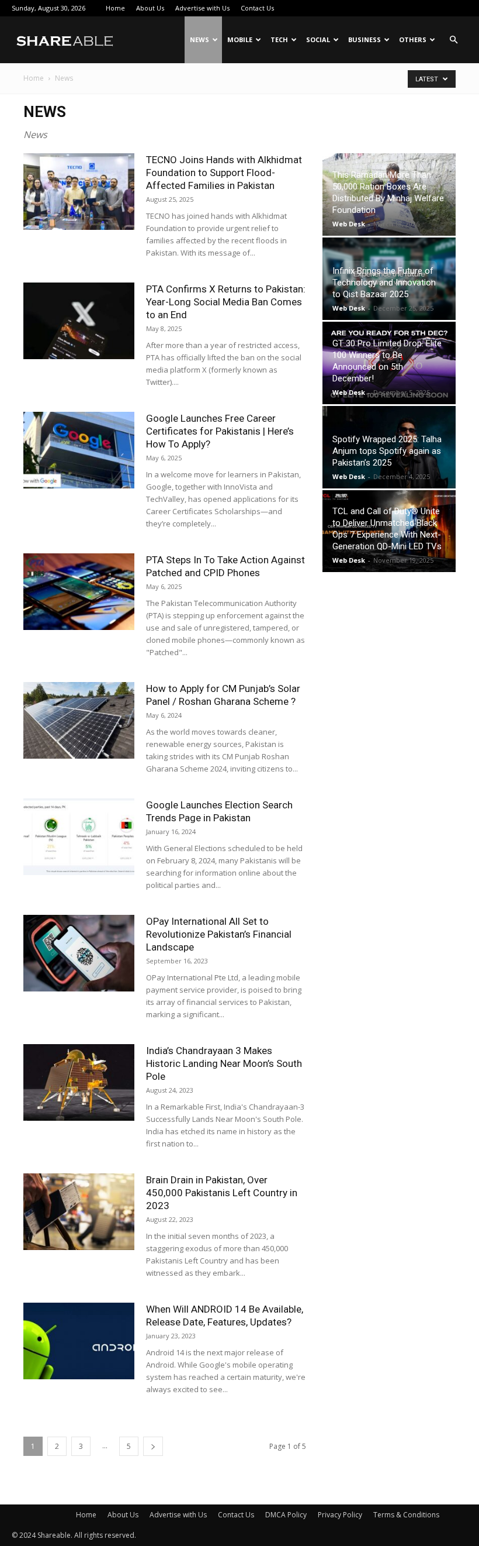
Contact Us (257, 8)
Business (364, 39)
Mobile (239, 39)
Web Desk (348, 223)
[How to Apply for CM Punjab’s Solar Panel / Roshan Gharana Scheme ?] (78, 720)
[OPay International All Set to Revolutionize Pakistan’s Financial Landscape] (78, 953)
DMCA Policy (286, 1515)
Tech (279, 39)
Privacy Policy (340, 1515)
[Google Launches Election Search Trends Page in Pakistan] (78, 836)
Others (412, 39)
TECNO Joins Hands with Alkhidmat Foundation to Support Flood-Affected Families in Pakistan (224, 172)
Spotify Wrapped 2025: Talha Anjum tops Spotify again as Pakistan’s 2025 (387, 451)
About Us (150, 8)
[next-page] (153, 1446)
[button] (453, 40)
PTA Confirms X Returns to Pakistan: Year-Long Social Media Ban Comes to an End (226, 302)
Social (318, 39)
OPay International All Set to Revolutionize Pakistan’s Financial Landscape (218, 934)
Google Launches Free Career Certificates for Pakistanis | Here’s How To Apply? (220, 431)
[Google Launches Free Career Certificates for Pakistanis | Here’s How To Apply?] (78, 450)
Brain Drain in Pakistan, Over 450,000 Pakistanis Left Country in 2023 (221, 1192)
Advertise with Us (202, 8)
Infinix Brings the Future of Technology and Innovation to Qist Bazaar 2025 (384, 282)
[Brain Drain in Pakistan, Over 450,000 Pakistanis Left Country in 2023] (78, 1211)
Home (115, 8)
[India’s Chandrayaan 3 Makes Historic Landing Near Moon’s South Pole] (78, 1082)
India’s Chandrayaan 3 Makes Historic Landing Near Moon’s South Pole (224, 1063)
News (199, 39)
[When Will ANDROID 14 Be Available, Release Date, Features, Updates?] (78, 1341)
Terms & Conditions (406, 1515)
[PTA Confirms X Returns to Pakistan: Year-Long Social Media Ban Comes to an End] (78, 321)
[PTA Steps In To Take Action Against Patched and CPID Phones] (78, 591)
